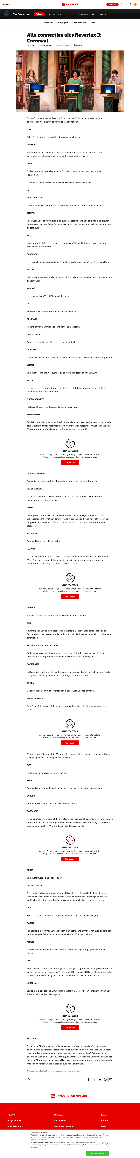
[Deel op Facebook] (88, 1079)
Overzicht (48, 22)
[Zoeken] (121, 4)
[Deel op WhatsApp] (105, 1079)
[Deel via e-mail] (111, 1079)
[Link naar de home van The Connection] (7, 14)
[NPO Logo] (135, 4)
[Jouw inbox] (126, 4)
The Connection (21, 14)
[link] (40, 1071)
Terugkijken (62, 22)
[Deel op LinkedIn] (99, 1079)
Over (92, 22)
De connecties (79, 22)
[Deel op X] (94, 1079)
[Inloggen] (130, 4)
